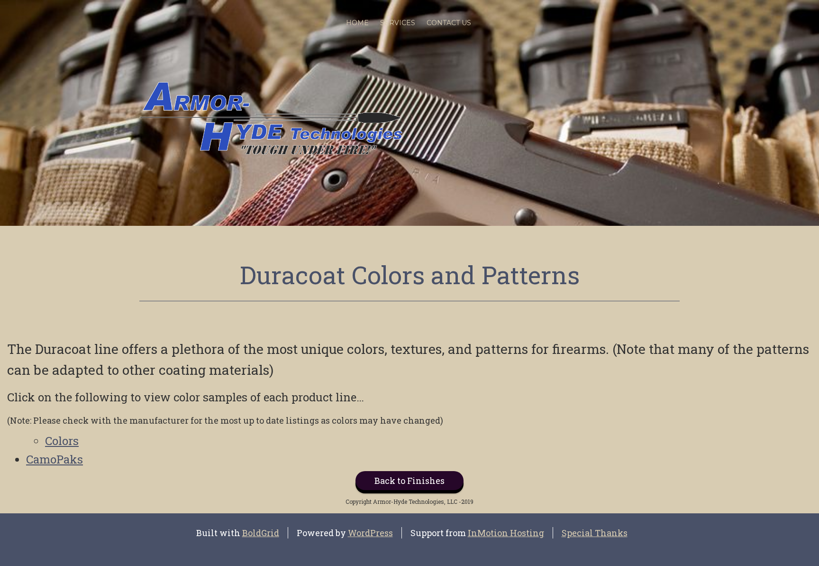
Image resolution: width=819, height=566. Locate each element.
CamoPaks (54, 459)
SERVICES (397, 23)
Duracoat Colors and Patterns (410, 275)
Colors (62, 440)
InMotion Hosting (506, 532)
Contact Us (449, 23)
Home (357, 23)
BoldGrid (260, 532)
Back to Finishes (409, 480)
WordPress (370, 532)
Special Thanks (595, 532)
